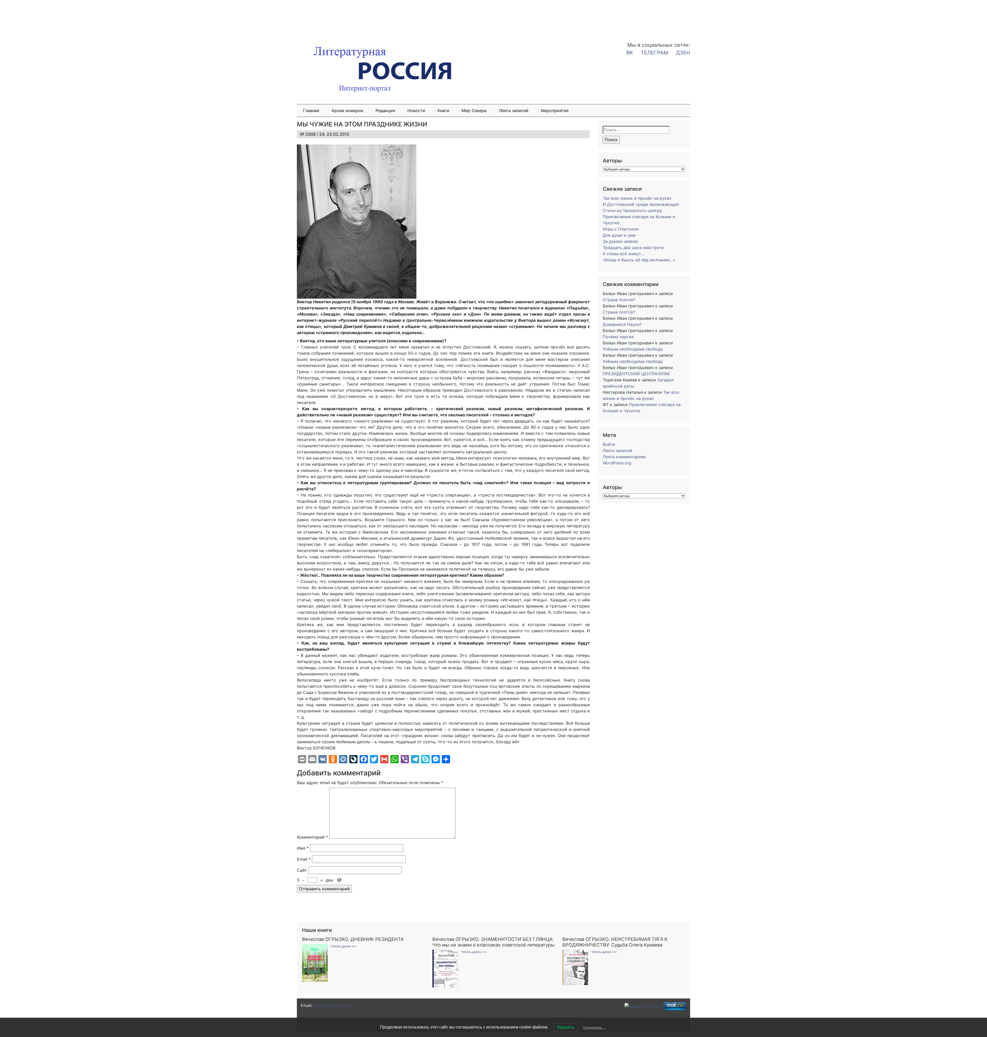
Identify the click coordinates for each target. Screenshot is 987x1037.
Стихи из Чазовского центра (632, 210)
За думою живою (620, 241)
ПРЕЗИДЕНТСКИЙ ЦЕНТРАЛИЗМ (636, 373)
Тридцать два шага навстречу (633, 247)
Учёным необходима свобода (633, 349)
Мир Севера (474, 110)
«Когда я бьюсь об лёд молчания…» (639, 259)
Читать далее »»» (343, 946)
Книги (443, 110)
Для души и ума (619, 235)
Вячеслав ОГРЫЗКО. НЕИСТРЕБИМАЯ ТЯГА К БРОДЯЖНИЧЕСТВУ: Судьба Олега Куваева (615, 942)
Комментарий (312, 837)
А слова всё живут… (623, 253)
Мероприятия (555, 110)
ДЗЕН (683, 53)
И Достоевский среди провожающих (641, 204)
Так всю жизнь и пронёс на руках (637, 198)
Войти (609, 444)
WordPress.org (617, 462)
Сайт (302, 870)
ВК (629, 53)
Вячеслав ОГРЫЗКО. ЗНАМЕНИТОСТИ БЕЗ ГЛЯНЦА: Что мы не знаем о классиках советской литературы (493, 942)
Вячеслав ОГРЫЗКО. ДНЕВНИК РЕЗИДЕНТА (353, 939)
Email (304, 859)
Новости (416, 110)
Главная (311, 110)
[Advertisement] (41, 17)
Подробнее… (594, 1027)
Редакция (385, 110)
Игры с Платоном (620, 229)
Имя (303, 848)
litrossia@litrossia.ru (333, 1005)
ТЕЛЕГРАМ (654, 53)
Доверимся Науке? (622, 324)
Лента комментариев (624, 456)
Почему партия (618, 336)
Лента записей (513, 110)
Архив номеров (347, 110)
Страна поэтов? (619, 299)
